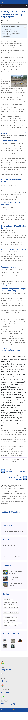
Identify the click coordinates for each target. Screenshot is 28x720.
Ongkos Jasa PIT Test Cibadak (10, 612)
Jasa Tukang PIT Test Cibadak (10, 625)
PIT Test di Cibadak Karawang (9, 34)
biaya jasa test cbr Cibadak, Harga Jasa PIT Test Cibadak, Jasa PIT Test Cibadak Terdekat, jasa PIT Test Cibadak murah (13, 490)
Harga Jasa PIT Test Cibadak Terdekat (11, 33)
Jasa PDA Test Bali (14, 577)
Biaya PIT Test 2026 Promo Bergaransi (12, 622)
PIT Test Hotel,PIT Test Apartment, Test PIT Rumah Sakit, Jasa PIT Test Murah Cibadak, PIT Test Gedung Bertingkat (14, 501)
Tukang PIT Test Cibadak (9, 604)
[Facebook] (10, 464)
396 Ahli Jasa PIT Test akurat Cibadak (10, 272)
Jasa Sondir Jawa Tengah (16, 583)
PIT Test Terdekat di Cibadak (10, 609)
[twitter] (12, 464)
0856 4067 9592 (14, 531)
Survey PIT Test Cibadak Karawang (10, 29)
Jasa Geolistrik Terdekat (16, 571)
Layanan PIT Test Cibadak (9, 620)
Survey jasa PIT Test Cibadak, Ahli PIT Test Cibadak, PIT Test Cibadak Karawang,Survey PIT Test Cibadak (13, 487)
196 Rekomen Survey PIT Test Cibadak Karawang (12, 269)
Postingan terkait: (6, 36)
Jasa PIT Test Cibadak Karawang (9, 31)
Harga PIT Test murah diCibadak (11, 607)
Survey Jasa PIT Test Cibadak (10, 602)
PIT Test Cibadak (7, 599)
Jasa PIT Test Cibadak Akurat (10, 617)
